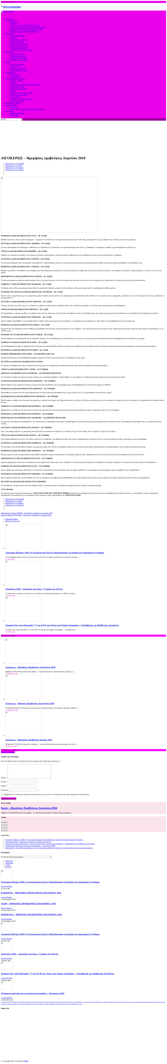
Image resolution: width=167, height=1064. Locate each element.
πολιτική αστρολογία (12, 1004)
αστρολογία (14, 1002)
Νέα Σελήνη (30, 1004)
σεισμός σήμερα (22, 1004)
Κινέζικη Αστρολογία (114, 1002)
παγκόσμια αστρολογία (89, 1002)
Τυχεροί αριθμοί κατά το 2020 (74, 1004)
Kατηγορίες (5, 857)
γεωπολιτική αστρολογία (139, 1002)
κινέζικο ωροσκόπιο (39, 1004)
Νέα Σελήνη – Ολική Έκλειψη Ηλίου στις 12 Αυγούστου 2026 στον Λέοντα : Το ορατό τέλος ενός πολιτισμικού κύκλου (49, 848)
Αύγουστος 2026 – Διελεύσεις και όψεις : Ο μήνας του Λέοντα (34, 589)
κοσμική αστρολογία (66, 1002)
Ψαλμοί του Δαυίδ (48, 1002)
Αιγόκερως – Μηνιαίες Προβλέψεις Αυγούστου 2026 (29, 703)
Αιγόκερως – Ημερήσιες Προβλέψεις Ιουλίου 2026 (28, 740)
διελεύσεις (123, 1002)
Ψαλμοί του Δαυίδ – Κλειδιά (28, 1002)
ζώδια (19, 1002)
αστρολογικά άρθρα (6, 1002)
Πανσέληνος (99, 1002)
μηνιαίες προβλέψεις (77, 1002)
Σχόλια (7, 865)
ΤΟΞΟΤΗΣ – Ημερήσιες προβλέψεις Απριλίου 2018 (26, 515)
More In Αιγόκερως (12, 521)
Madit (26, 1061)
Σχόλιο (4, 778)
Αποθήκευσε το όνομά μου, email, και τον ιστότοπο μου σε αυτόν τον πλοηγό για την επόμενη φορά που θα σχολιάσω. (47, 794)
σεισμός (64, 1004)
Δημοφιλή (9, 861)
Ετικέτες (8, 867)
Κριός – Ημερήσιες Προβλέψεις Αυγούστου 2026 (29, 807)
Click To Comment (8, 752)
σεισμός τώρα (129, 1002)
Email (3, 786)
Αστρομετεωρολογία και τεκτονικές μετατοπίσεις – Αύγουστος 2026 (30, 846)
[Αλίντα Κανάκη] (11, 6)
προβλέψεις (105, 1002)
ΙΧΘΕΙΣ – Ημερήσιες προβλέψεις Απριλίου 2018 (26, 513)
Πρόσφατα (9, 863)
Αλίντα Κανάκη (6, 886)
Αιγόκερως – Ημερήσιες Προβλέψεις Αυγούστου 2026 (30, 667)
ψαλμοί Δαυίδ (57, 1002)
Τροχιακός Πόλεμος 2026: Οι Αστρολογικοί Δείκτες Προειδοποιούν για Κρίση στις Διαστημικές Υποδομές (54, 552)
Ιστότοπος (4, 790)
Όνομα (4, 782)
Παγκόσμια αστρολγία (152, 1002)
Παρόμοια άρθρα (11, 519)
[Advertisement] (83, 138)
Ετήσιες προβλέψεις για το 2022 (53, 1004)
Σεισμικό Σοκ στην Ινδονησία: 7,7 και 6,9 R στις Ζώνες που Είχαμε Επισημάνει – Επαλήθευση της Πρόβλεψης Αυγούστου (62, 625)
